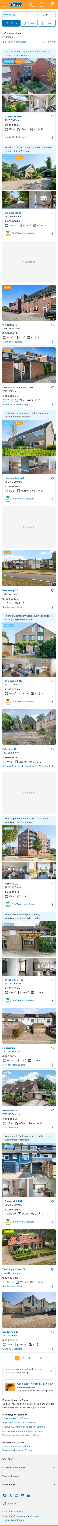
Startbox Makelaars (12, 341)
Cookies (34, 1516)
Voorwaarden (20, 1516)
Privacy (6, 1516)
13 (41, 1358)
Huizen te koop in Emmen (15, 1418)
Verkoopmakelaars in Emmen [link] (17, 1450)
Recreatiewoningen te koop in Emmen (22, 1435)
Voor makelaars (10, 1476)
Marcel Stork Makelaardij (15, 404)
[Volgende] (46, 1358)
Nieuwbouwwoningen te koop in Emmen (23, 1426)
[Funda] (17, 4)
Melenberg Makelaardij (14, 1064)
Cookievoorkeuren (14, 1519)
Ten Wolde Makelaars (23, 233)
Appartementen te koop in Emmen (20, 1422)
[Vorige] (11, 1358)
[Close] (14, 15)
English (12, 1503)
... (35, 1358)
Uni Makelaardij (20, 137)
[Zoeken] (38, 15)
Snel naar (7, 1458)
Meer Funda (8, 1484)
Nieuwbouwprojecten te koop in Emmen (23, 1431)
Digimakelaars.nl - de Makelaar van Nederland (26, 766)
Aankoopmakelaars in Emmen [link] (17, 1446)
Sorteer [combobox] (52, 41)
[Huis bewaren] (52, 116)
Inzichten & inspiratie (13, 1467)
